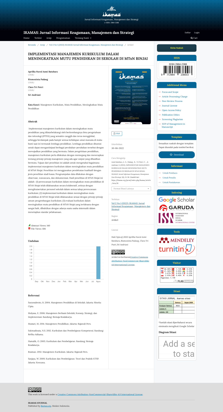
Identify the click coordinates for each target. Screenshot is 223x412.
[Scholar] (177, 202)
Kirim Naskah (176, 48)
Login (196, 32)
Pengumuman (63, 38)
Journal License (169, 105)
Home (27, 38)
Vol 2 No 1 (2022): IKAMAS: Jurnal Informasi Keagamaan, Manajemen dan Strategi (86, 45)
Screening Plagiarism (172, 119)
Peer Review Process (172, 101)
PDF (118, 133)
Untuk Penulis (169, 177)
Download (179, 154)
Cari (195, 38)
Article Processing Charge (175, 96)
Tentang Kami (82, 38)
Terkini (38, 38)
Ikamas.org (46, 406)
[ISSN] (177, 222)
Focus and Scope (170, 92)
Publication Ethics (170, 114)
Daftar (188, 32)
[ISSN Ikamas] (176, 70)
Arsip (48, 38)
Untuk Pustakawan (171, 182)
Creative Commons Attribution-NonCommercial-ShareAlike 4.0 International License (130, 261)
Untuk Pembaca (170, 173)
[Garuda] (177, 211)
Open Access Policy (171, 110)
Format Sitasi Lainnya (124, 188)
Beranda (32, 45)
